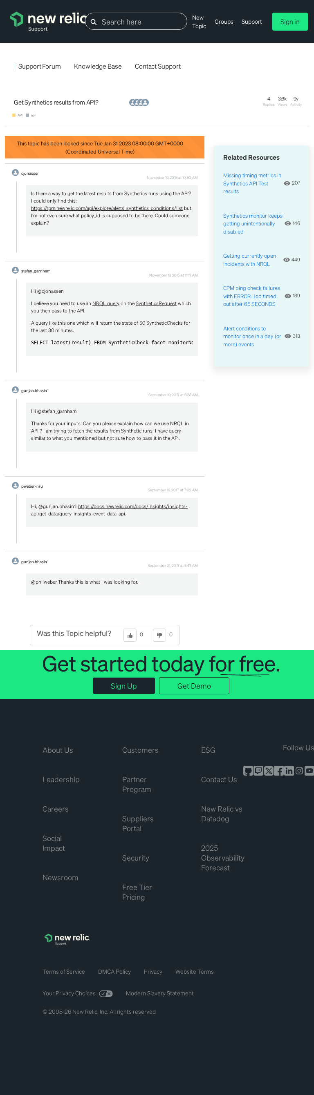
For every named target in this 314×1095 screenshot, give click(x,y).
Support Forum (39, 66)
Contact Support (158, 66)
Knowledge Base (98, 66)
